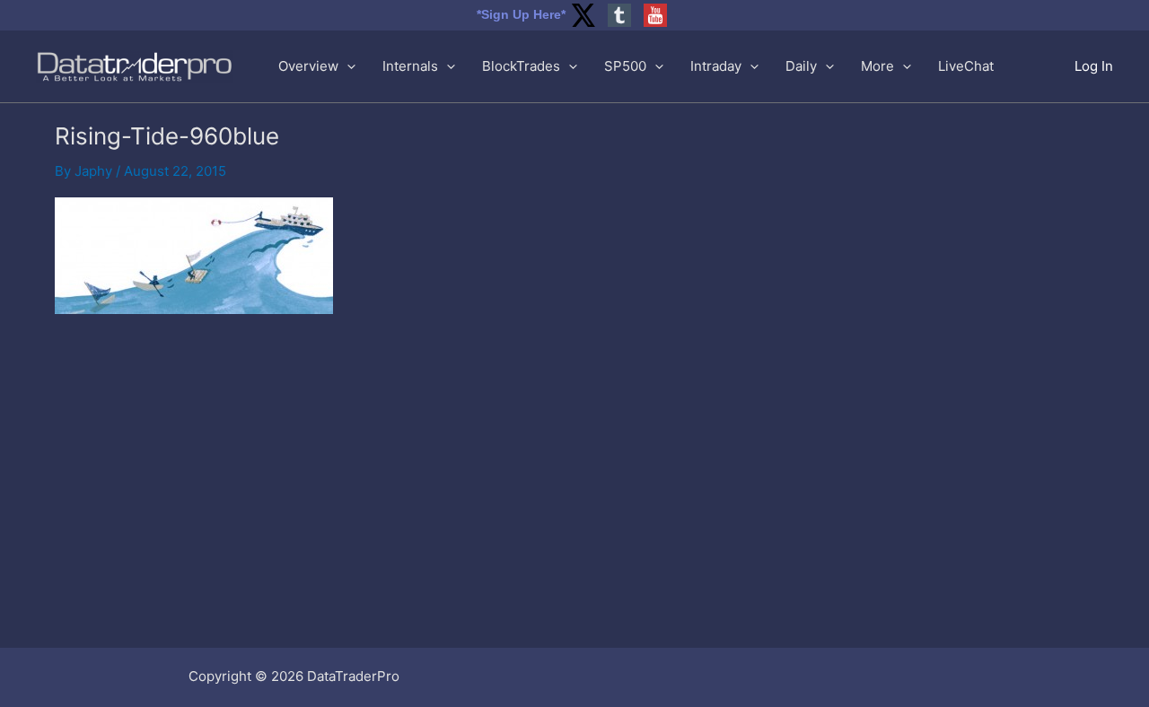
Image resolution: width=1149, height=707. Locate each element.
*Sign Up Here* (521, 14)
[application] (346, 66)
